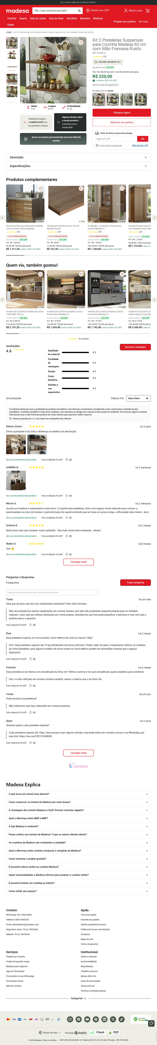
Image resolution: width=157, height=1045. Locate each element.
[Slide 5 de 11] (11, 91)
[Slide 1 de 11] (11, 42)
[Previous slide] (2, 217)
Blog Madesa (87, 966)
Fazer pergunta (135, 582)
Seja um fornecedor (15, 971)
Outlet (10, 24)
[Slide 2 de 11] (11, 55)
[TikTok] (122, 1019)
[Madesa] (17, 11)
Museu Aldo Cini (88, 976)
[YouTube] (87, 1019)
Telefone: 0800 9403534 (17, 919)
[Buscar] (57, 10)
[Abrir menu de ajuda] (151, 1023)
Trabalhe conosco (89, 971)
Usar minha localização (111, 145)
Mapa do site (87, 939)
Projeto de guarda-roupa (17, 961)
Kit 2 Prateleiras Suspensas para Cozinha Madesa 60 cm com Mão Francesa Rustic (54, 32)
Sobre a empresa (89, 956)
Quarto (23, 18)
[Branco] (141, 99)
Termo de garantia (89, 944)
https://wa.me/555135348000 (35, 736)
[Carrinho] (148, 11)
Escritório (72, 18)
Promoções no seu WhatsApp (20, 976)
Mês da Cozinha (13, 986)
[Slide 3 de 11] (11, 67)
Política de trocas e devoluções (95, 929)
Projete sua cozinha (125, 21)
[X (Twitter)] (113, 1019)
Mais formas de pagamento (106, 84)
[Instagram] (70, 1019)
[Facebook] (79, 1019)
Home (8, 32)
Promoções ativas (14, 981)
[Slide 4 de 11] (11, 79)
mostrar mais (78, 753)
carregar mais (78, 561)
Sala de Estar (56, 18)
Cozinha (11, 18)
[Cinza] (127, 99)
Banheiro (85, 18)
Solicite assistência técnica (93, 924)
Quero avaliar (135, 347)
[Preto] (113, 99)
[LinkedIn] (104, 1019)
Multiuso (98, 18)
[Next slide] (154, 217)
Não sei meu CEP (140, 145)
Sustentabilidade (89, 961)
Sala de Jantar (38, 18)
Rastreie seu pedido (90, 919)
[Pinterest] (96, 1019)
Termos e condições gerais (93, 991)
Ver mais (143, 21)
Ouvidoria (85, 934)
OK (142, 139)
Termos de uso (88, 986)
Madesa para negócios (17, 966)
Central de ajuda (88, 915)
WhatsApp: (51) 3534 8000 (19, 915)
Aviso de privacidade (90, 981)
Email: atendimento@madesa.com (22, 924)
